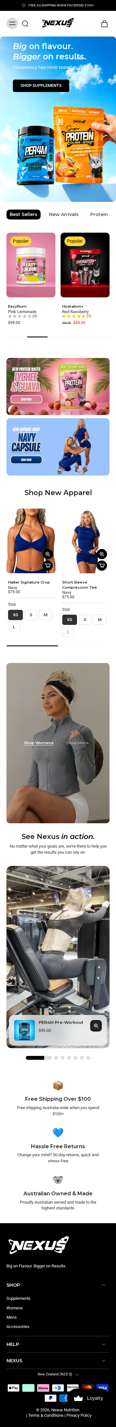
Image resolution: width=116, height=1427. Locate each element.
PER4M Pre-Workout (84, 306)
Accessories (17, 1326)
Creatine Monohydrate (32, 306)
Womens (14, 1307)
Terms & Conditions (45, 1415)
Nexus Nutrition (65, 1409)
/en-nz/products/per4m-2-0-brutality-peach (39, 39)
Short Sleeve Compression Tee (79, 585)
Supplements (18, 1298)
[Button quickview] (48, 554)
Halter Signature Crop (29, 582)
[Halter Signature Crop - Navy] (30, 541)
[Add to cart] (48, 565)
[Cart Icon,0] (102, 23)
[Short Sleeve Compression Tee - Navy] (85, 541)
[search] (25, 23)
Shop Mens (77, 743)
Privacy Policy (79, 1415)
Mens (11, 1317)
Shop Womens (38, 743)
